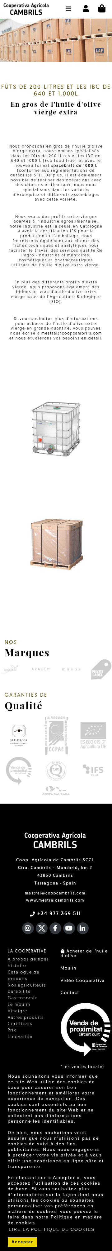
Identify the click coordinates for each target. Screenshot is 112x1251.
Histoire (17, 966)
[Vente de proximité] (19, 770)
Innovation (20, 1037)
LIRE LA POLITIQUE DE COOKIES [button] (52, 1229)
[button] (68, 6)
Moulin (69, 968)
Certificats (20, 1024)
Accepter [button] (22, 1242)
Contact (70, 993)
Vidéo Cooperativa (83, 981)
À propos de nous (28, 959)
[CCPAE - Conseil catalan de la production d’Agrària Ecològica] (56, 735)
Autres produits (26, 1018)
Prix (12, 1030)
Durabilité (19, 992)
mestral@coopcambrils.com (71, 333)
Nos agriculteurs (27, 985)
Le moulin (19, 1005)
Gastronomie (23, 998)
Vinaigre (17, 1011)
